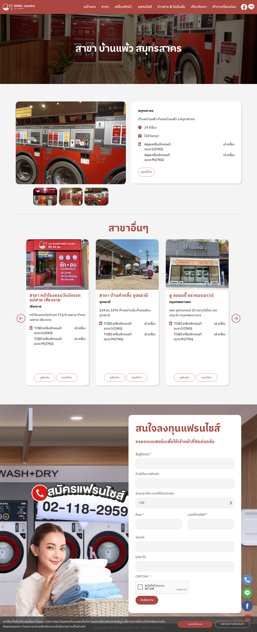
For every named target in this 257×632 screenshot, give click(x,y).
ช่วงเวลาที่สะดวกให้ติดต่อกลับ (154, 493)
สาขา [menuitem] (105, 7)
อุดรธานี (34, 302)
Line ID (140, 557)
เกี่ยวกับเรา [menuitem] (199, 7)
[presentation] (21, 318)
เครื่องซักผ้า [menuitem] (123, 7)
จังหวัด (140, 537)
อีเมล (138, 514)
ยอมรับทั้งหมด (195, 624)
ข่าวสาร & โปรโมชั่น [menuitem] (171, 7)
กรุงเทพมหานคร (110, 302)
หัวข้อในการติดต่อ (147, 474)
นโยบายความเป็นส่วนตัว (232, 624)
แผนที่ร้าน (146, 172)
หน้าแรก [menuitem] (90, 7)
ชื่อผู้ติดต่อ (142, 454)
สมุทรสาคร (146, 111)
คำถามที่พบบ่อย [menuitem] (224, 7)
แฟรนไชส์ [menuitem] (145, 7)
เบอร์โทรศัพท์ (196, 514)
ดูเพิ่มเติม (44, 378)
